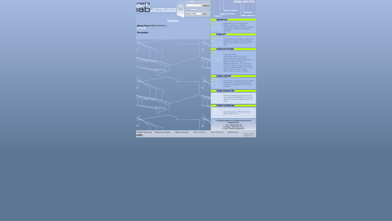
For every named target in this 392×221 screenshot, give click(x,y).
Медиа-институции (162, 132)
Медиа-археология (231, 23)
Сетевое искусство (240, 43)
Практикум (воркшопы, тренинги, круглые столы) (237, 83)
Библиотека (233, 132)
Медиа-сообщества (231, 25)
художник (141, 28)
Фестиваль (228, 82)
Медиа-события (181, 132)
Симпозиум (228, 81)
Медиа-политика (240, 27)
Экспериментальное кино (233, 39)
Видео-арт (249, 39)
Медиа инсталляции (231, 41)
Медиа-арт (243, 23)
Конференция (239, 81)
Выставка (249, 81)
